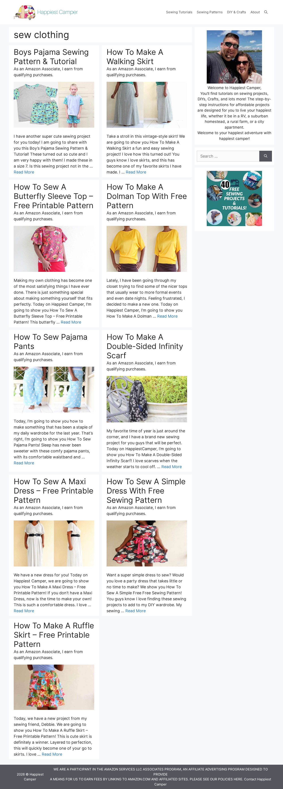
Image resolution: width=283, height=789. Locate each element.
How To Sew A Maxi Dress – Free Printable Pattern (53, 491)
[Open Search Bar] (266, 12)
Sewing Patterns (210, 12)
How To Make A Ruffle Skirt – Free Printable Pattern (54, 635)
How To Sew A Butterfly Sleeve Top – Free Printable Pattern (53, 196)
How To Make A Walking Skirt (135, 56)
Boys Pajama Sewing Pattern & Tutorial (51, 56)
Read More (24, 172)
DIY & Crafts (236, 12)
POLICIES (225, 779)
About (255, 12)
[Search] (265, 156)
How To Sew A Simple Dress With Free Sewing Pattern (146, 491)
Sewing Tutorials (179, 12)
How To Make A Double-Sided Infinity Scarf (145, 346)
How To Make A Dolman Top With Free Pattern (147, 196)
